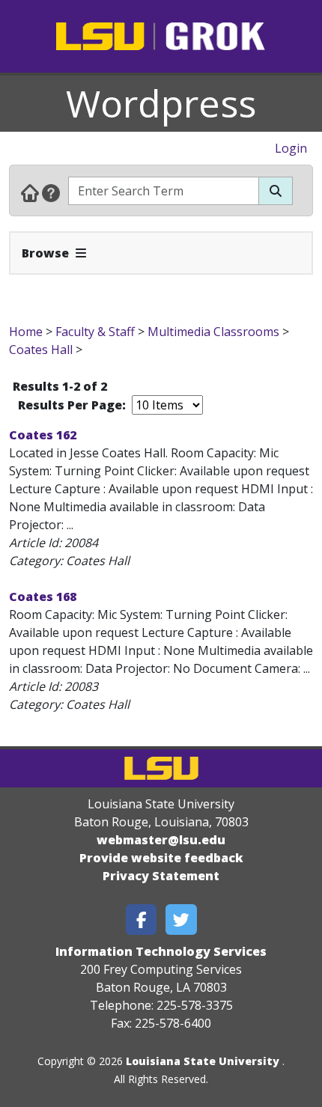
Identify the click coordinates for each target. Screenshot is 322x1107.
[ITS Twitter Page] (181, 919)
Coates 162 (42, 435)
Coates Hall (41, 349)
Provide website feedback (161, 858)
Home (26, 331)
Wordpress (161, 103)
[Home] (30, 192)
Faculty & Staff (95, 331)
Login (291, 148)
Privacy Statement (161, 875)
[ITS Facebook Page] (141, 919)
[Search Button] (275, 191)
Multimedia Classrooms (213, 331)
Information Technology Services (161, 951)
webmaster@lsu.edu (161, 840)
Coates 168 (42, 596)
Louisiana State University (202, 1061)
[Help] (51, 192)
